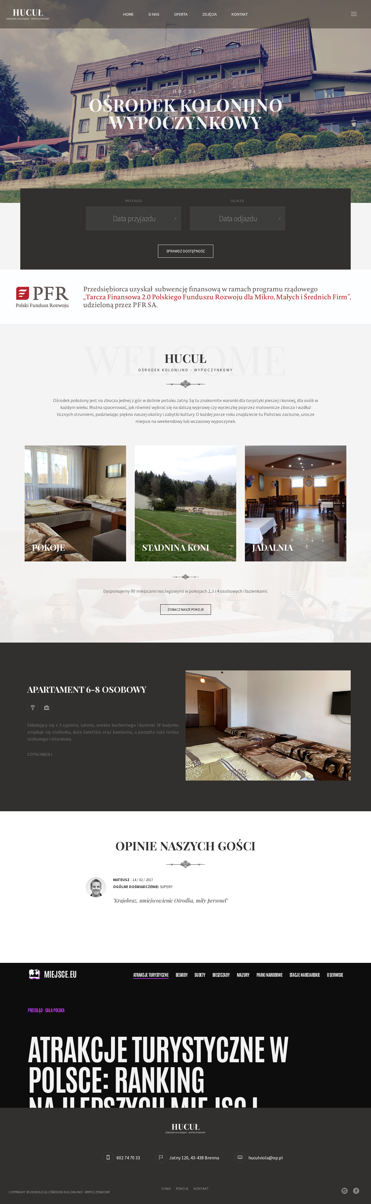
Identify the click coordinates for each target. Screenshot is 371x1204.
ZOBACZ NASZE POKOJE (186, 609)
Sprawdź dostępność (185, 251)
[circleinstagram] (345, 1191)
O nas (153, 14)
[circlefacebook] (357, 1191)
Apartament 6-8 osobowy (86, 689)
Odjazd (237, 201)
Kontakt (240, 14)
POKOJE (182, 1188)
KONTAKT (201, 1188)
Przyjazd (133, 201)
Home (128, 14)
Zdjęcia (209, 14)
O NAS (166, 1188)
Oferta (181, 14)
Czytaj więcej (39, 754)
